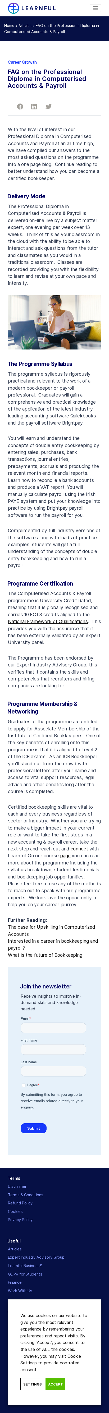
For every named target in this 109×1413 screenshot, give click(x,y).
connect (79, 849)
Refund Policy (20, 1203)
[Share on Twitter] (47, 106)
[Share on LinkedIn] (33, 106)
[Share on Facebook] (18, 106)
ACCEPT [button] (55, 1384)
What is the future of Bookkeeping (45, 955)
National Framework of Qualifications (48, 621)
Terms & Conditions (25, 1195)
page (65, 855)
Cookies (15, 1211)
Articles (25, 26)
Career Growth (22, 62)
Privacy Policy (20, 1219)
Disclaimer (17, 1186)
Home (9, 26)
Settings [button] (31, 1384)
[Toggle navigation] (95, 8)
